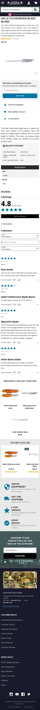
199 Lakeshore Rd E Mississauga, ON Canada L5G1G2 (18, 597)
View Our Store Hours (11, 606)
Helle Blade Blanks (9, 152)
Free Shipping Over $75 (16, 112)
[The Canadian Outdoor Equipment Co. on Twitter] (28, 694)
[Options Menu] (38, 280)
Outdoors (4, 680)
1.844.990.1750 (15, 600)
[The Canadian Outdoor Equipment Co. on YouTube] (17, 694)
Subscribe (20, 556)
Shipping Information (9, 629)
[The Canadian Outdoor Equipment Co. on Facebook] (23, 694)
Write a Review (20, 216)
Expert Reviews (7, 671)
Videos (3, 685)
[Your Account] (28, 3)
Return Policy (6, 638)
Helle (22, 160)
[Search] (35, 9)
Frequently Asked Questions (12, 620)
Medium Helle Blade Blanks (9, 156)
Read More (29, 338)
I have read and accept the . (21, 562)
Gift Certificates (7, 642)
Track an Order (7, 633)
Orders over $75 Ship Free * (22, 14)
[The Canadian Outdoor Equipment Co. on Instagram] (11, 694)
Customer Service (7, 624)
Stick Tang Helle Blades (11, 160)
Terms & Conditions (13, 707)
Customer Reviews (8, 647)
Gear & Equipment (8, 667)
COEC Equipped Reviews (10, 662)
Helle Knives (24, 152)
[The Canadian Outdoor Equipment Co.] (15, 4)
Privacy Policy (28, 707)
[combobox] (20, 235)
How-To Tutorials (8, 676)
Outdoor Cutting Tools (27, 155)
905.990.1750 (7, 602)
